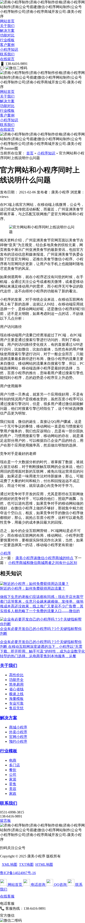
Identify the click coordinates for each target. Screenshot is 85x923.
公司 (12, 774)
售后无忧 (16, 708)
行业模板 (7, 40)
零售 (12, 784)
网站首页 (7, 21)
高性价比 (16, 675)
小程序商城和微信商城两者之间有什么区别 (42, 563)
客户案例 (7, 45)
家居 (12, 779)
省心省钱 (16, 689)
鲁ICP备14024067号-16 (18, 873)
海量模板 (16, 699)
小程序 (5, 553)
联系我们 (7, 54)
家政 (12, 793)
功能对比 (7, 35)
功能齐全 (16, 680)
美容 (12, 789)
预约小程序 (18, 741)
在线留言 (7, 59)
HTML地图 (44, 864)
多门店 (14, 765)
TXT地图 (26, 864)
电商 (12, 760)
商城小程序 (18, 727)
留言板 (5, 820)
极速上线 (16, 694)
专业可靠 (16, 703)
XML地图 (9, 864)
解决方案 (7, 30)
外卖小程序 (18, 732)
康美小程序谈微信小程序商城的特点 (44, 558)
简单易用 (16, 684)
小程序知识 (9, 49)
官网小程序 (18, 737)
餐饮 (12, 770)
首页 (30, 153)
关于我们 (7, 26)
